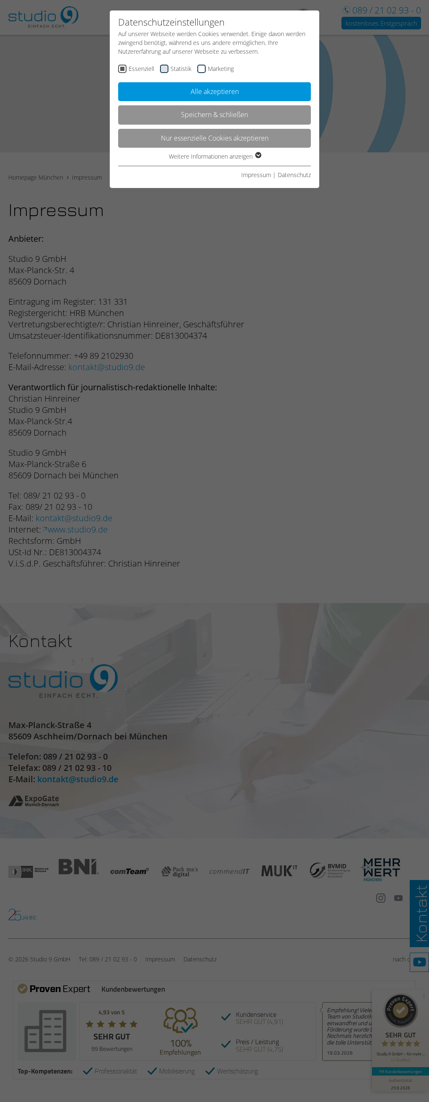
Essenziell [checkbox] (141, 69)
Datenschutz (294, 175)
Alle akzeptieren (215, 91)
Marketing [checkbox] (221, 69)
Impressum (256, 175)
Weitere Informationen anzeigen (211, 156)
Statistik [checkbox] (181, 69)
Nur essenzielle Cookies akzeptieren (215, 138)
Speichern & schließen (214, 114)
